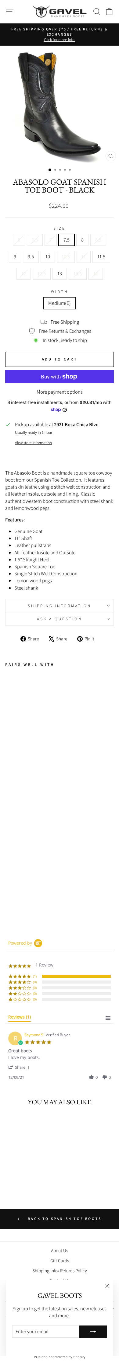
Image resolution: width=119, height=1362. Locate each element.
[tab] (19, 1018)
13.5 (78, 273)
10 (47, 256)
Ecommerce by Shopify (67, 1356)
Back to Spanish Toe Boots (64, 1218)
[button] (19, 1067)
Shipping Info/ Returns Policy (59, 1270)
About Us (59, 1250)
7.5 (66, 239)
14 (95, 273)
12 (23, 273)
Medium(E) (59, 303)
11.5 (101, 256)
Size (59, 228)
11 (83, 256)
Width (59, 291)
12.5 (42, 273)
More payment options (60, 391)
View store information (33, 442)
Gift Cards (59, 1260)
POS (37, 1356)
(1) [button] (35, 976)
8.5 (98, 239)
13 (59, 273)
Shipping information (60, 605)
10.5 (66, 256)
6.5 (35, 239)
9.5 (31, 256)
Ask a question (59, 619)
